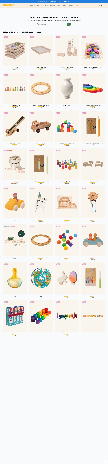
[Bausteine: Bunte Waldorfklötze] (67, 126)
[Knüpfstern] (93, 202)
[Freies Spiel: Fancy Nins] (15, 88)
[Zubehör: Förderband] (15, 126)
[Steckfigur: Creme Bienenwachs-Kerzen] (41, 164)
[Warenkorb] (104, 5)
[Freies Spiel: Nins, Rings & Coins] (41, 316)
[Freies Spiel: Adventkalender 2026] (15, 240)
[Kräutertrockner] (15, 50)
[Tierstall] (67, 202)
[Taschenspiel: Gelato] (15, 316)
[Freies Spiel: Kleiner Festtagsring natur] (41, 88)
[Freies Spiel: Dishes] (93, 316)
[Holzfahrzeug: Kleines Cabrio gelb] (15, 202)
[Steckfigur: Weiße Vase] (67, 88)
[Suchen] (69, 24)
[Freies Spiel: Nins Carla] (67, 316)
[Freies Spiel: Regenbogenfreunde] (67, 164)
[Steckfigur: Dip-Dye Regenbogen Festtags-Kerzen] (93, 278)
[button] (32, 5)
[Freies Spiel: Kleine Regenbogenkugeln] (67, 240)
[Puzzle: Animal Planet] (41, 278)
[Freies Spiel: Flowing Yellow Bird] (15, 278)
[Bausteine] (15, 164)
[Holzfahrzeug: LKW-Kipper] (41, 126)
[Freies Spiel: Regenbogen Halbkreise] (93, 88)
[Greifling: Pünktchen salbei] (41, 202)
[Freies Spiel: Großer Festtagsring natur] (41, 240)
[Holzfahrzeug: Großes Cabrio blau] (93, 240)
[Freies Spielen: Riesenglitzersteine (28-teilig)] (93, 50)
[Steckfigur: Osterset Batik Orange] (67, 278)
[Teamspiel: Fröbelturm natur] (67, 50)
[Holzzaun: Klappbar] (93, 164)
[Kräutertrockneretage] (41, 50)
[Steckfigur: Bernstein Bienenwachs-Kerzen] (93, 126)
